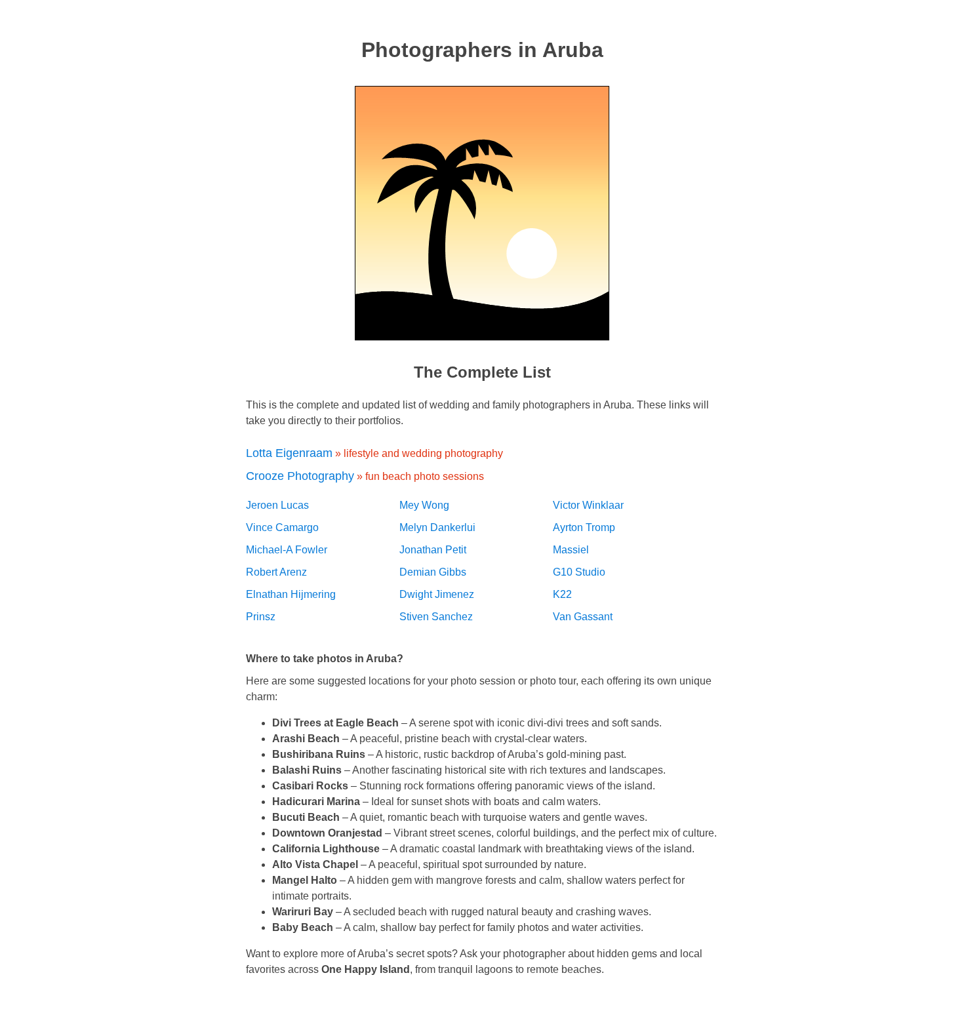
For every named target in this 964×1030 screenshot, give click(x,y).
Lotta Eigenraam (289, 453)
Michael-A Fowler (286, 549)
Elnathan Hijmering (291, 594)
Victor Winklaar (588, 505)
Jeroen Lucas (277, 505)
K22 (562, 594)
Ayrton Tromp (584, 527)
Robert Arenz (276, 572)
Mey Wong (424, 505)
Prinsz (260, 616)
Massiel (571, 549)
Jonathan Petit (432, 549)
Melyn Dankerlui (437, 527)
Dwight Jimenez (436, 594)
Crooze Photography (300, 476)
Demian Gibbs (432, 572)
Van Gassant (583, 616)
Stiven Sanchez (436, 616)
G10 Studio (579, 572)
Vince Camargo (282, 527)
